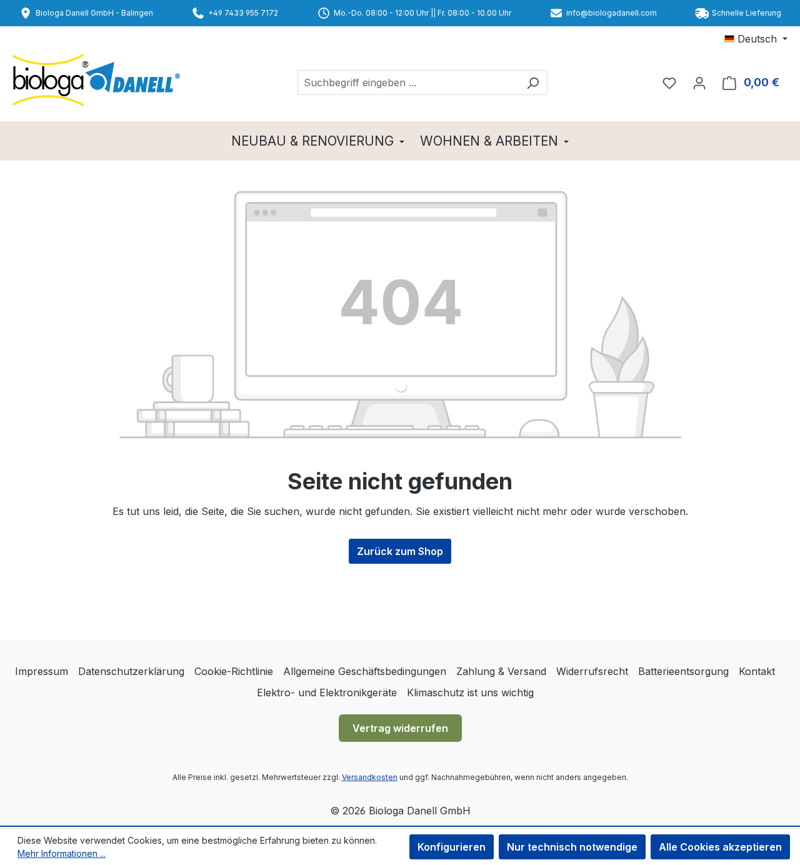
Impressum (41, 671)
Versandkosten (370, 777)
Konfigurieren (452, 847)
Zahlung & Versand (501, 671)
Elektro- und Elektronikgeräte (327, 692)
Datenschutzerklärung (131, 671)
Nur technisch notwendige (572, 847)
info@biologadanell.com (611, 13)
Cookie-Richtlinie (233, 671)
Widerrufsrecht (592, 671)
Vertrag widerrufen (400, 728)
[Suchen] (533, 82)
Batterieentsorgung (683, 671)
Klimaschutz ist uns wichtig (470, 692)
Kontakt (757, 671)
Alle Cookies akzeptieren (720, 847)
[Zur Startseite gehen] (101, 80)
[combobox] (408, 82)
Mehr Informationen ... (62, 853)
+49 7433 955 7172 (243, 13)
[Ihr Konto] (699, 82)
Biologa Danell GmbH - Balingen (94, 13)
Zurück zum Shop (400, 551)
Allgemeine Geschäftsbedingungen (364, 671)
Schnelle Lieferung (746, 13)
